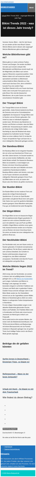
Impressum (8, 447)
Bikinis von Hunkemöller (25, 279)
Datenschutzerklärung (12, 449)
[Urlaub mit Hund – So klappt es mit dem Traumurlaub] (18, 383)
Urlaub (4, 16)
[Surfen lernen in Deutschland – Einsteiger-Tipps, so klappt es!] (18, 353)
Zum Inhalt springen (7, 2)
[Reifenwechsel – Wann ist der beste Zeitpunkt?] (18, 368)
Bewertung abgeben (10, 429)
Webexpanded (8, 7)
